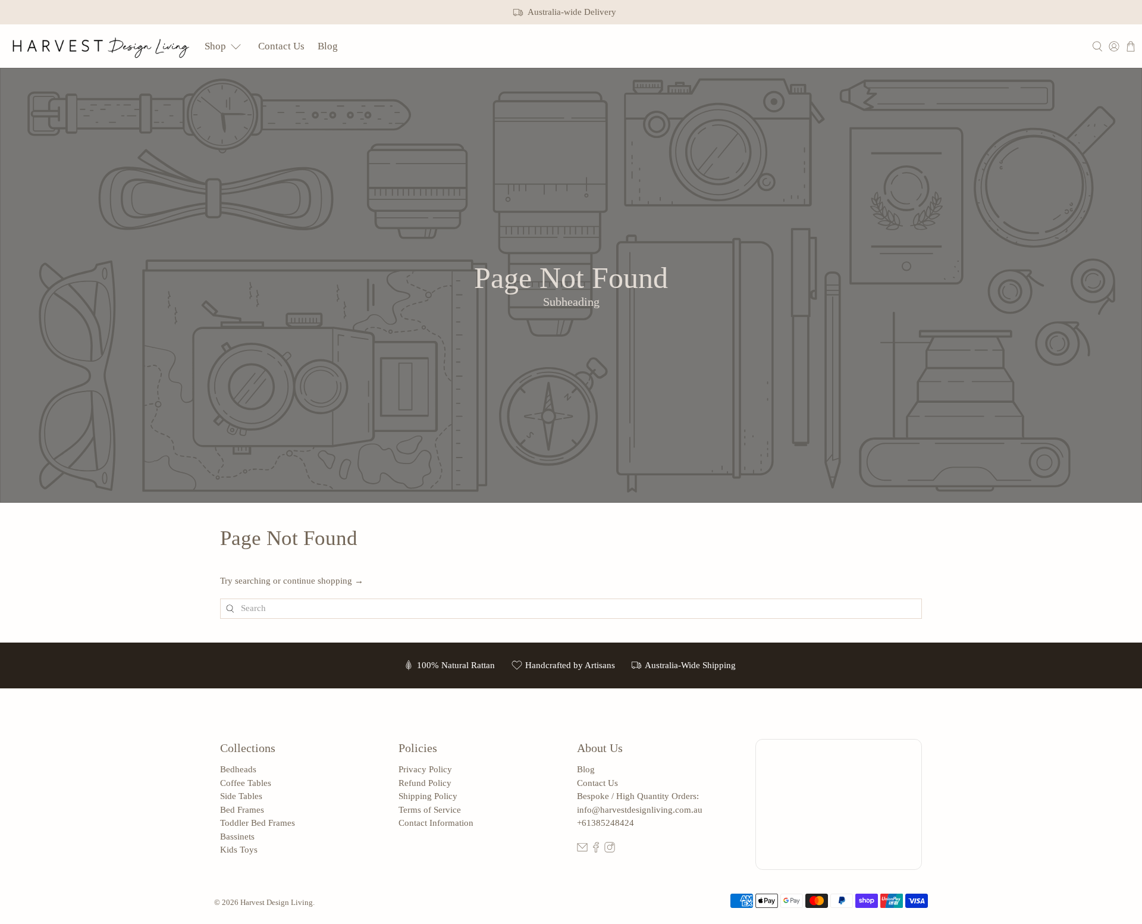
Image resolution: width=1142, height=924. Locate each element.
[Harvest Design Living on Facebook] (596, 849)
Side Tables (241, 796)
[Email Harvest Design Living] (582, 849)
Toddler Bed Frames (257, 823)
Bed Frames (242, 810)
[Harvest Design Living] (101, 46)
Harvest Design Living (276, 902)
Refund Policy (425, 783)
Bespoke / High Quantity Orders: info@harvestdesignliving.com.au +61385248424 (639, 809)
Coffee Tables (245, 783)
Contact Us (281, 46)
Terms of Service (430, 810)
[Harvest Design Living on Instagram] (609, 849)
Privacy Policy (425, 769)
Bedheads (238, 769)
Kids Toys (239, 849)
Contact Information (436, 823)
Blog (328, 46)
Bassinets (237, 836)
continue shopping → (323, 580)
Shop (215, 46)
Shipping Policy (428, 796)
